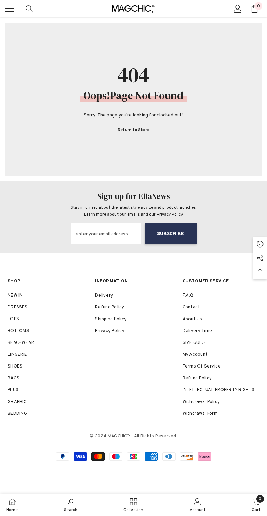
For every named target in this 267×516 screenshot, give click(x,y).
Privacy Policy (170, 214)
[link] (70, 505)
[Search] (29, 9)
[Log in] (238, 9)
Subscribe (170, 234)
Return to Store (133, 130)
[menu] (9, 9)
